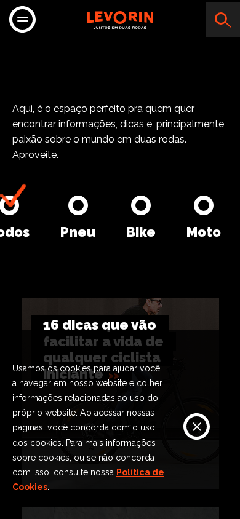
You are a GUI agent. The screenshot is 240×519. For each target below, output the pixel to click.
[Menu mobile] (22, 20)
